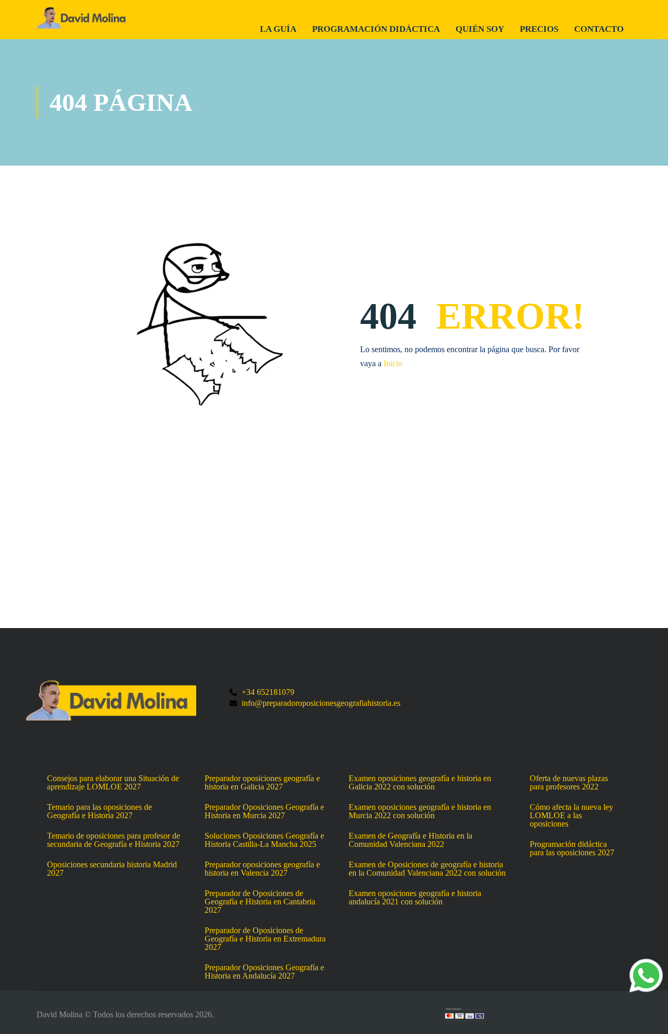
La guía (278, 29)
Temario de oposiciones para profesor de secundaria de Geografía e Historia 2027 (113, 840)
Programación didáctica (376, 29)
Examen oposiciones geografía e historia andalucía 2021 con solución (415, 897)
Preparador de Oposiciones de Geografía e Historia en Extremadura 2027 (265, 938)
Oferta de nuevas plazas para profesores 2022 (569, 782)
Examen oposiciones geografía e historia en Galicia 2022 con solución (420, 782)
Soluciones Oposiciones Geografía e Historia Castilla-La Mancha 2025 (264, 840)
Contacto (599, 29)
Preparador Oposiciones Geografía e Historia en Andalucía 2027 (264, 971)
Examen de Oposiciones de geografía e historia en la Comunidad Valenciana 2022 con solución (427, 869)
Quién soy (480, 29)
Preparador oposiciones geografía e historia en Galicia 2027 (262, 782)
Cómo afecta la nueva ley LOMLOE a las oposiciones (571, 815)
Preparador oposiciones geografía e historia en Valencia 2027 (262, 869)
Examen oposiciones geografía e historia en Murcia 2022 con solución (420, 811)
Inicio (393, 363)
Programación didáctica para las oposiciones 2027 (572, 848)
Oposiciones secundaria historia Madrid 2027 (112, 869)
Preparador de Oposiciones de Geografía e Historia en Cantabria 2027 (260, 901)
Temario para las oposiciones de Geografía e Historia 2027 (99, 811)
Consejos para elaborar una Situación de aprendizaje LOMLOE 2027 (113, 782)
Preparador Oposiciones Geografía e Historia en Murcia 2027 (264, 811)
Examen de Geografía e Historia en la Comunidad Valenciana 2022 (410, 840)
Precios (539, 29)
